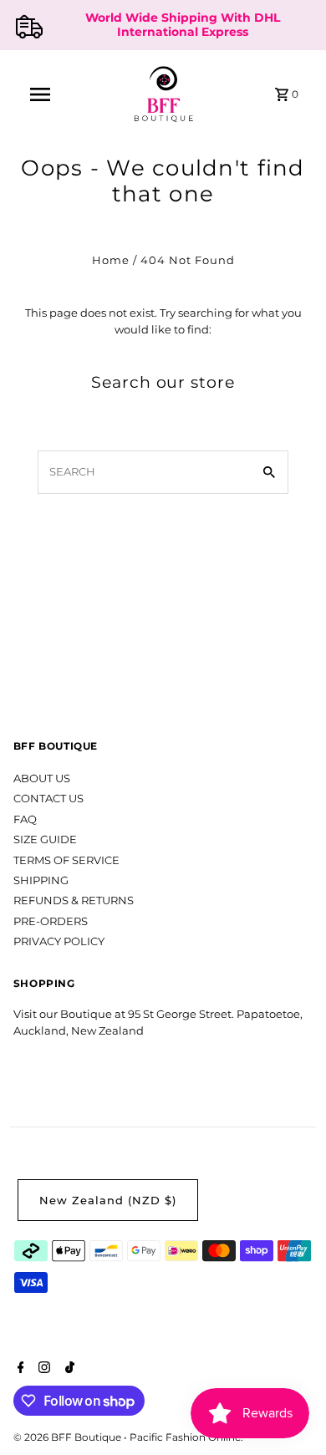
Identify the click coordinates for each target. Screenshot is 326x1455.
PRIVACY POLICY (58, 941)
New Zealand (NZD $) (107, 1200)
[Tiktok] (67, 1369)
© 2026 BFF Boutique (68, 1437)
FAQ (25, 819)
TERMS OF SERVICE (66, 860)
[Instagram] (42, 1369)
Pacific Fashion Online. (186, 1437)
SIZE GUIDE (45, 839)
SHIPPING (41, 880)
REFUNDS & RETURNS (73, 900)
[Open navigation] (40, 94)
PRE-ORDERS (50, 921)
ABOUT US (41, 778)
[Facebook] (18, 1369)
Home (111, 260)
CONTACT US (48, 798)
